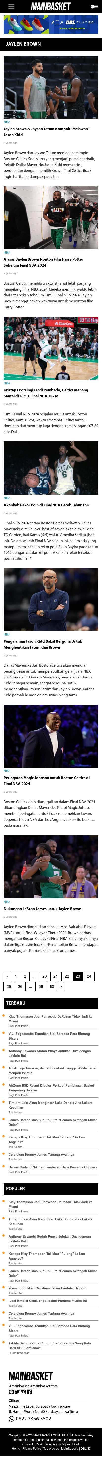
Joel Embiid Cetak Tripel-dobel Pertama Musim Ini (48, 1300)
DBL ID (85, 1448)
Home (16, 1448)
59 (41, 986)
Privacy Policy (31, 1448)
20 (44, 976)
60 (52, 986)
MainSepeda (69, 1448)
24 (89, 976)
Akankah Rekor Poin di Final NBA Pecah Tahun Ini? (46, 505)
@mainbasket (19, 1386)
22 (67, 976)
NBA (7, 122)
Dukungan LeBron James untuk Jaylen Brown (42, 909)
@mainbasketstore (44, 1386)
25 (9, 986)
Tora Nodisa (15, 1112)
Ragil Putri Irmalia (18, 1026)
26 (20, 986)
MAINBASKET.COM (46, 1435)
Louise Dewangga (19, 1353)
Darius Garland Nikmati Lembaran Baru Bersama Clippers (53, 1167)
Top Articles (51, 1448)
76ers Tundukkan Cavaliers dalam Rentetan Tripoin (47, 1288)
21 (55, 976)
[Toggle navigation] (11, 6)
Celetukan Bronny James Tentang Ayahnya (41, 1154)
